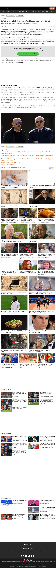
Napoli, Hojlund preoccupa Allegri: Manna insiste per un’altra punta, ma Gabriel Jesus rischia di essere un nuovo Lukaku (27, 156)
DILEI (39, 561)
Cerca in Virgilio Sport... (27, 549)
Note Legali (19, 564)
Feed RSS (37, 551)
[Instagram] (32, 556)
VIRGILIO (6, 561)
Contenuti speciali (16, 551)
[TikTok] (29, 556)
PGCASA (24, 561)
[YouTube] (26, 556)
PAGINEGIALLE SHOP (18, 561)
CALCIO (4, 18)
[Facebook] (22, 556)
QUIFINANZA (47, 561)
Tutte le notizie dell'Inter (7, 164)
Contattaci (24, 551)
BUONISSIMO (52, 561)
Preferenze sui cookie (37, 564)
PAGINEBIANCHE (29, 561)
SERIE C (15, 11)
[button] (54, 11)
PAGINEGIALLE (11, 561)
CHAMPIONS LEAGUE (35, 11)
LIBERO (2, 561)
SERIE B (9, 11)
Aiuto (43, 564)
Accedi (52, 8)
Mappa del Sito (31, 551)
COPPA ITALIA (23, 11)
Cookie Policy (29, 564)
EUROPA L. (45, 11)
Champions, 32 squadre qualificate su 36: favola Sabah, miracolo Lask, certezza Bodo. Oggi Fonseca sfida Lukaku (26, 159)
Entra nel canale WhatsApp (29, 54)
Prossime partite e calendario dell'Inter (11, 162)
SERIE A (3, 11)
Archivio (42, 551)
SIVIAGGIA (43, 561)
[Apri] (2, 8)
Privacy (23, 564)
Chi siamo (14, 564)
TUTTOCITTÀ (35, 561)
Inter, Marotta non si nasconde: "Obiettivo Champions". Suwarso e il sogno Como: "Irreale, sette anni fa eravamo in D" (27, 152)
